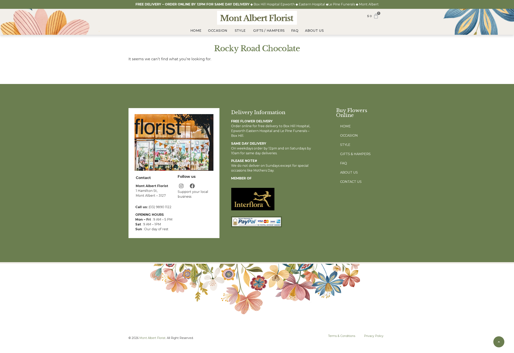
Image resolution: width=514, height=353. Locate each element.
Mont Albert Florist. (152, 338)
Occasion (349, 135)
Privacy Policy (373, 336)
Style (345, 145)
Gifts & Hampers (355, 154)
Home (345, 126)
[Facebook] (192, 185)
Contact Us (351, 182)
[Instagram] (181, 185)
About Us (349, 172)
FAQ (343, 163)
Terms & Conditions (341, 336)
